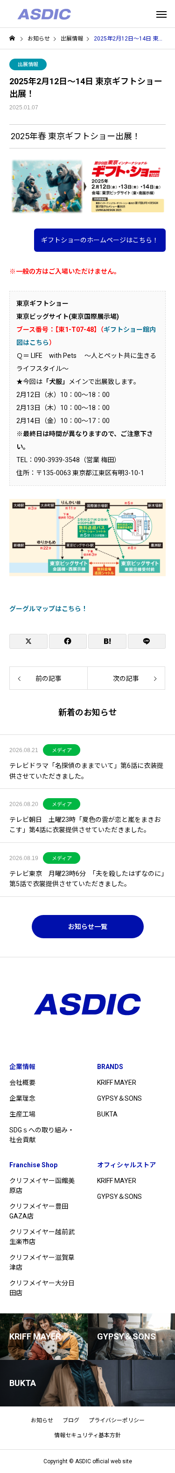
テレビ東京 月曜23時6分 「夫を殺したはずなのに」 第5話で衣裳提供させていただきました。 (87, 879)
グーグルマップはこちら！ (48, 608)
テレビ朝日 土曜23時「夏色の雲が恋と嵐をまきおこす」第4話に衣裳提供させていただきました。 (85, 825)
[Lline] (147, 641)
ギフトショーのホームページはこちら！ (100, 240)
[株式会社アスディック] (44, 14)
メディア (62, 750)
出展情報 (28, 64)
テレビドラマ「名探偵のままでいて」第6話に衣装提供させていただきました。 (86, 771)
